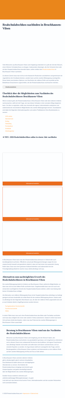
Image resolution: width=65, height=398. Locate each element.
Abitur (7, 311)
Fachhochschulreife (11, 308)
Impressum (26, 393)
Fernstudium (9, 126)
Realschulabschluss (49, 69)
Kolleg (7, 121)
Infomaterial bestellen (32, 183)
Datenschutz (34, 393)
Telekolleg (8, 123)
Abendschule (9, 119)
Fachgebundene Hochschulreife (15, 306)
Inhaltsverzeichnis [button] (11, 87)
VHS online (8, 116)
